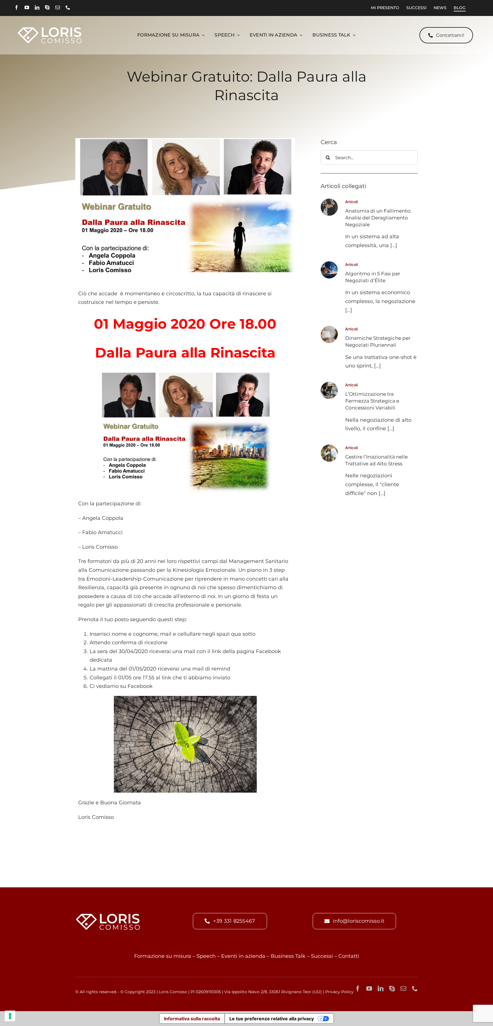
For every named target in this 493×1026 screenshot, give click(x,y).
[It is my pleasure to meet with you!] (329, 384)
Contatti (348, 956)
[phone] (68, 7)
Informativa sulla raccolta (192, 1018)
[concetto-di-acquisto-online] (329, 264)
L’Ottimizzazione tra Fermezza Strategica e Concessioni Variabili (372, 401)
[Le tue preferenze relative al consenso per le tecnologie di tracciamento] (10, 1016)
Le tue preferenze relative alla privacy (271, 1018)
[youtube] (27, 7)
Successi (322, 956)
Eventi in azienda (243, 956)
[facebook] (16, 7)
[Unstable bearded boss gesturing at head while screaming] (329, 447)
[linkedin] (37, 7)
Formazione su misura (162, 956)
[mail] (57, 7)
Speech (206, 956)
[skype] (47, 7)
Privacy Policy (339, 991)
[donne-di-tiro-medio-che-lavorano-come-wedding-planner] (329, 328)
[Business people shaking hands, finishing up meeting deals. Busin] (329, 201)
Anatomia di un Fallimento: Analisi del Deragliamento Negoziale (378, 217)
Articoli (351, 201)
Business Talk (288, 956)
